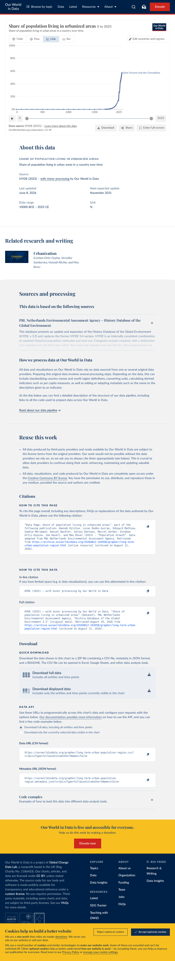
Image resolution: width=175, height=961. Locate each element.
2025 (161, 118)
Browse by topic (41, 6)
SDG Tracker (98, 905)
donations (61, 937)
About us (124, 868)
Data (61, 6)
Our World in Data (13, 6)
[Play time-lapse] (12, 118)
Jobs (121, 897)
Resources (89, 6)
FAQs (65, 903)
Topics (94, 868)
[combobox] (134, 7)
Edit (149, 39)
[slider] (26, 118)
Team (121, 889)
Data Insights (98, 882)
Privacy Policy (70, 952)
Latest (73, 6)
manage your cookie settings (100, 952)
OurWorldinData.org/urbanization (26, 130)
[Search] (134, 7)
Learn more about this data (60, 126)
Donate (160, 6)
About (108, 6)
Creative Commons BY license (47, 478)
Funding (123, 882)
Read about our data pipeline (38, 410)
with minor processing (54, 178)
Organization (126, 875)
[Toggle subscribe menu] (144, 7)
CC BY (48, 130)
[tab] (17, 39)
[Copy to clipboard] (143, 526)
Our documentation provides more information (70, 717)
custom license (15, 894)
